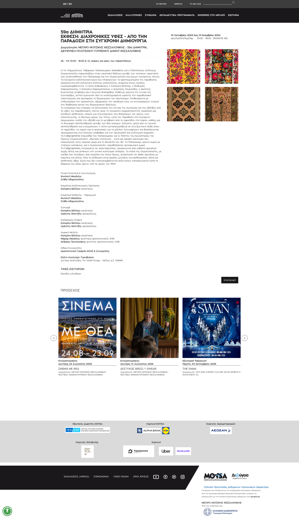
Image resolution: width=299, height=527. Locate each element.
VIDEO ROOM (120, 476)
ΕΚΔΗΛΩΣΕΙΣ (115, 15)
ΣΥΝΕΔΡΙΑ (151, 15)
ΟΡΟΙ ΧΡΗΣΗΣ (141, 476)
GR (64, 4)
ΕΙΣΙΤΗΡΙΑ (233, 15)
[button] (7, 511)
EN (70, 4)
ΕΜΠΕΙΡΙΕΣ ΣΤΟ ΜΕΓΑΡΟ (211, 15)
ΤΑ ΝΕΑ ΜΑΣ (195, 4)
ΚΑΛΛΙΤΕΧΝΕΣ (134, 15)
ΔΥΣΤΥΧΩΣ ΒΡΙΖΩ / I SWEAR (138, 368)
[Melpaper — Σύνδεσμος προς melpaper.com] (175, 429)
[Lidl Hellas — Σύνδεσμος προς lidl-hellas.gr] (161, 429)
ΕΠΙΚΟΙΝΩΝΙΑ (101, 476)
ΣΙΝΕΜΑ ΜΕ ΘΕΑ (68, 368)
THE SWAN (189, 368)
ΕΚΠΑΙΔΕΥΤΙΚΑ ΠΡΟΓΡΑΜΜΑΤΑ (177, 15)
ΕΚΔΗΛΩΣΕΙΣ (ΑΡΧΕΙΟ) (76, 476)
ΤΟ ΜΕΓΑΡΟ (161, 4)
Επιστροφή (230, 280)
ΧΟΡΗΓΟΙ (178, 4)
